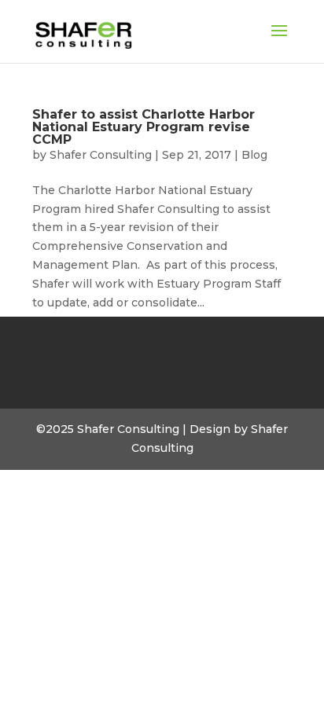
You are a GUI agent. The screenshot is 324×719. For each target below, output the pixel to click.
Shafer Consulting (101, 155)
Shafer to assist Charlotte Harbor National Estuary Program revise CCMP (143, 127)
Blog (254, 155)
